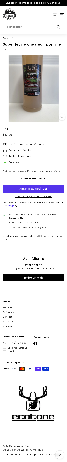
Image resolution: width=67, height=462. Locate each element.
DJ (4, 49)
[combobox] (33, 27)
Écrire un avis (33, 278)
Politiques (8, 312)
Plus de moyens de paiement (33, 196)
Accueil (6, 38)
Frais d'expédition (12, 171)
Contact (7, 316)
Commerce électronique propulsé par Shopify (31, 454)
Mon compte (10, 326)
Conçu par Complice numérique (23, 450)
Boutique (8, 307)
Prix (5, 129)
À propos (8, 321)
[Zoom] (62, 117)
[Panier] (54, 15)
